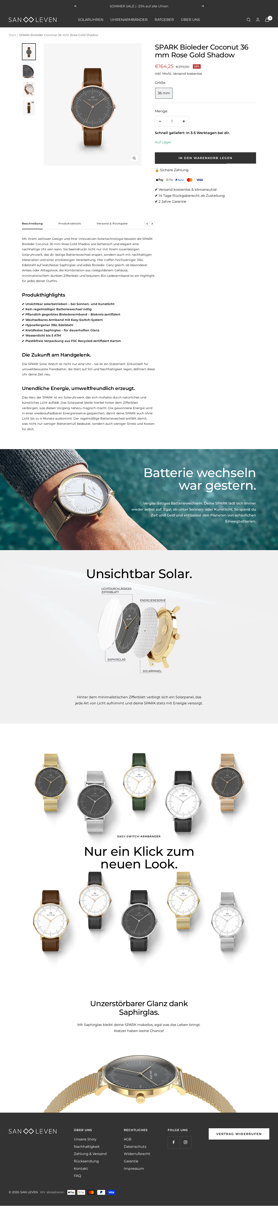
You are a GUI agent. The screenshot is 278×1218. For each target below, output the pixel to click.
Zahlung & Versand (90, 1154)
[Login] (258, 20)
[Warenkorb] (267, 20)
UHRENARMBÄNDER (129, 20)
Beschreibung (32, 223)
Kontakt (81, 1169)
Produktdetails (69, 223)
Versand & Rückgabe (112, 223)
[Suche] (249, 20)
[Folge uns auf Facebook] (174, 1142)
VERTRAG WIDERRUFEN (239, 1134)
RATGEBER (164, 20)
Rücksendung (86, 1161)
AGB (127, 1139)
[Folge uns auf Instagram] (186, 1142)
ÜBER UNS (190, 20)
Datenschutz (135, 1147)
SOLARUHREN (90, 20)
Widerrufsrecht (137, 1154)
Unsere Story (85, 1139)
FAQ (77, 1176)
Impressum (134, 1169)
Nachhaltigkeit (87, 1147)
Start (12, 35)
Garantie (131, 1161)
